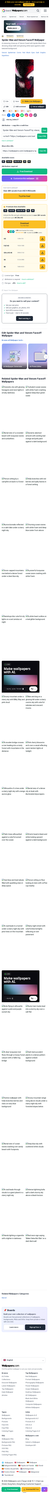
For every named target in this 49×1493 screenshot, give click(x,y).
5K (25, 161)
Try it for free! (24, 196)
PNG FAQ (5, 1451)
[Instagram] (26, 115)
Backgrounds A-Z (32, 1418)
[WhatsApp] (22, 115)
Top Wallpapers (7, 1389)
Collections (6, 1379)
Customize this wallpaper (25, 178)
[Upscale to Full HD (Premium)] (42, 245)
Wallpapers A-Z (31, 1415)
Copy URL (42, 151)
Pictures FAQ (6, 1445)
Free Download (26, 171)
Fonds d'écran (9, 1472)
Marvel (4, 1298)
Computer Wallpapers (34, 1404)
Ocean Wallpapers (32, 1389)
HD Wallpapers (31, 1395)
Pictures (5, 1422)
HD (3, 161)
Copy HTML (42, 136)
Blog (27, 1439)
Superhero (5, 55)
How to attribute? (7, 141)
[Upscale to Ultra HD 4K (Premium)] (42, 252)
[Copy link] (35, 115)
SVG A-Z (29, 1425)
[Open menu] (45, 11)
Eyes (33, 53)
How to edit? (21, 283)
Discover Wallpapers (9, 1383)
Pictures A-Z (30, 1422)
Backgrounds (7, 1418)
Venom (4, 53)
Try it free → (28, 5)
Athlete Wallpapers (33, 1407)
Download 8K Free (32, 1489)
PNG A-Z (29, 1428)
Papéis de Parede (27, 1466)
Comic (19, 53)
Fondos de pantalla (11, 1469)
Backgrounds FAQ (8, 1442)
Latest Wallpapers (8, 1386)
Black (28, 53)
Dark (37, 53)
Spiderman (20, 36)
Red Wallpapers (31, 1376)
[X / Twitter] (13, 115)
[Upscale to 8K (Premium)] (42, 266)
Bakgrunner (35, 1472)
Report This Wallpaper (11, 290)
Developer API (31, 1445)
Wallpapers (10, 36)
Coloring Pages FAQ (9, 1455)
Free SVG (5, 1425)
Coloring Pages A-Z (33, 1431)
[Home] (3, 36)
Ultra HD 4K (17, 161)
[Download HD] (42, 238)
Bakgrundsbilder (10, 1466)
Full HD (9, 161)
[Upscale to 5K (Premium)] (42, 259)
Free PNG (5, 1428)
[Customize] (44, 1489)
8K (29, 161)
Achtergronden (28, 1469)
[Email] (31, 115)
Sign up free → (35, 1327)
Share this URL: (8, 146)
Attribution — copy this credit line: (15, 125)
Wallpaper (33, 1462)
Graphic (43, 53)
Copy (44, 130)
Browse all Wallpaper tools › (12, 340)
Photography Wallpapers (35, 1383)
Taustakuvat (8, 1475)
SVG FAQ (5, 1448)
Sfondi (40, 1466)
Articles (4, 1395)
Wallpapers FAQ (7, 1439)
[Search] (38, 10)
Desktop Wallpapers (33, 1392)
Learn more (13, 1327)
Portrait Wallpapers (33, 1379)
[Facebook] (9, 115)
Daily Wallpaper (7, 1392)
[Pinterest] (17, 115)
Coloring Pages (7, 1431)
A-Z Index (5, 1376)
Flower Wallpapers (32, 1386)
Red (23, 53)
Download (24, 224)
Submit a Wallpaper (33, 1442)
